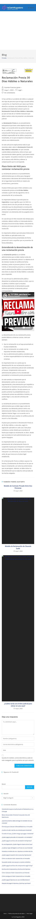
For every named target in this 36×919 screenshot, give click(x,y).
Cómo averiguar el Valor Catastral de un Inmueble (16, 876)
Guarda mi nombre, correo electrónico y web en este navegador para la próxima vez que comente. (18, 759)
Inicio (5, 913)
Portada (4, 58)
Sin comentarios (9, 93)
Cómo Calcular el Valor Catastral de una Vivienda (15, 873)
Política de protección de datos (16, 913)
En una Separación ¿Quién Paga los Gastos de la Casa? (17, 844)
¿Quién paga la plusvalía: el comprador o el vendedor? (17, 837)
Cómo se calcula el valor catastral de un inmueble (16, 858)
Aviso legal (29, 913)
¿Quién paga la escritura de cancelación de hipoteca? (17, 841)
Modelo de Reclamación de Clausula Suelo (18, 547)
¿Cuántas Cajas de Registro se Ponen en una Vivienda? (17, 848)
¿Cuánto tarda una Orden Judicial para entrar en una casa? (18, 705)
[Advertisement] (18, 30)
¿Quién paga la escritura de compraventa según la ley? (17, 865)
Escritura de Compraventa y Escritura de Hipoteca (16, 869)
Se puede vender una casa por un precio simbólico (16, 862)
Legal (20, 90)
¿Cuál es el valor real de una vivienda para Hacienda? (17, 830)
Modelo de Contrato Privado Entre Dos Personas (18, 487)
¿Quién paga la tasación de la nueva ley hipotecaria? (16, 855)
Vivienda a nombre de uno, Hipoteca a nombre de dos (17, 851)
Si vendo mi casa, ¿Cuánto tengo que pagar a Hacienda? (18, 834)
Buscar (4, 784)
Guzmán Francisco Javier (12, 87)
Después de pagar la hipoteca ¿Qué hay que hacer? (16, 883)
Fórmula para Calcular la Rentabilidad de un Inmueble (17, 826)
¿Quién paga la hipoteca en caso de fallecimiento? (16, 880)
